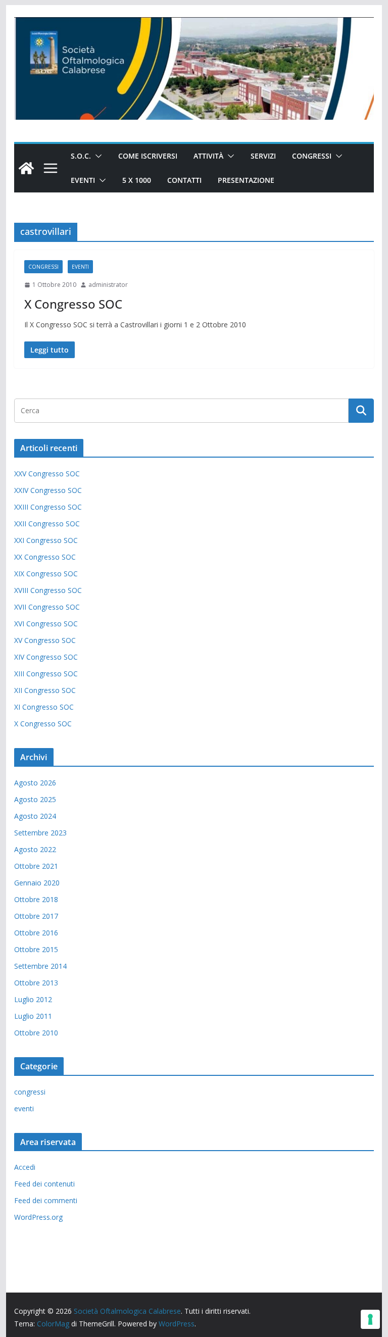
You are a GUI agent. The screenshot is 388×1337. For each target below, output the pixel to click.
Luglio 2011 (33, 1016)
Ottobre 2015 (36, 949)
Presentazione (246, 180)
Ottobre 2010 (36, 1032)
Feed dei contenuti (44, 1184)
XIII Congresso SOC (46, 673)
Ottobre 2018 (36, 899)
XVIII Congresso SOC (48, 590)
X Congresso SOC (73, 303)
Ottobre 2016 (36, 932)
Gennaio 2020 (37, 882)
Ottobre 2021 (36, 866)
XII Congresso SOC (45, 690)
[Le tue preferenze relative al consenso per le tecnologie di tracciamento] (370, 1319)
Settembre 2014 (40, 966)
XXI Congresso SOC (46, 540)
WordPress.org (38, 1217)
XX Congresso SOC (45, 557)
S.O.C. (81, 156)
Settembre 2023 (40, 832)
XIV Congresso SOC (46, 657)
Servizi (263, 156)
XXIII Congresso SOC (48, 507)
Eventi (83, 180)
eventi (80, 266)
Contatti (184, 180)
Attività (208, 156)
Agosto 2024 (35, 816)
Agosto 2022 (35, 849)
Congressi (311, 156)
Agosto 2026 (35, 782)
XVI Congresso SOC (46, 623)
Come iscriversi (147, 156)
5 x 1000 (136, 180)
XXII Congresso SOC (47, 523)
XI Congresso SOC (44, 707)
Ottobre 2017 (36, 916)
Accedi (24, 1167)
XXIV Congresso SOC (48, 490)
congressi (43, 266)
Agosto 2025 (35, 799)
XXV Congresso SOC (47, 473)
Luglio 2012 (33, 999)
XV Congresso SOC (45, 640)
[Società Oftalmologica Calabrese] (26, 168)
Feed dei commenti (45, 1200)
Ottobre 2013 (36, 982)
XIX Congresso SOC (46, 573)
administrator (108, 284)
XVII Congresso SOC (47, 607)
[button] (96, 156)
